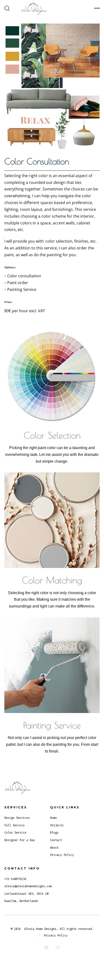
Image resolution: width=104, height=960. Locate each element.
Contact (56, 840)
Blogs (54, 833)
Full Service (14, 825)
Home (53, 818)
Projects (57, 825)
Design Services (17, 818)
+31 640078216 (15, 879)
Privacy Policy (62, 855)
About (54, 848)
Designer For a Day (19, 840)
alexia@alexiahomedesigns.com (28, 886)
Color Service (15, 833)
